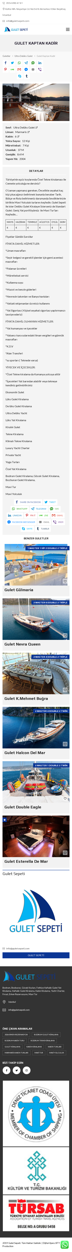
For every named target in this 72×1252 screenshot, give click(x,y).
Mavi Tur (38, 1053)
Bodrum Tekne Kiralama (43, 1040)
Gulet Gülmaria (19, 590)
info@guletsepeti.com (17, 21)
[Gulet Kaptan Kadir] (36, 101)
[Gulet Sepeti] (14, 29)
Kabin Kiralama (34, 1047)
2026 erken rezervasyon (16, 1034)
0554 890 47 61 (14, 3)
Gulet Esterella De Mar (26, 861)
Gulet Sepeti (36, 955)
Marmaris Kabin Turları (16, 1053)
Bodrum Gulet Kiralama (46, 1034)
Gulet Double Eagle (23, 807)
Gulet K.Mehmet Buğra (26, 698)
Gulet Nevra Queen (23, 644)
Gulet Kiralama (12, 1047)
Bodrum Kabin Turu (14, 1040)
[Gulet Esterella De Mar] (36, 836)
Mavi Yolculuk (56, 1053)
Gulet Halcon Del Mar (25, 752)
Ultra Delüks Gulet (24, 127)
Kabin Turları (54, 1047)
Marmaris (21, 131)
